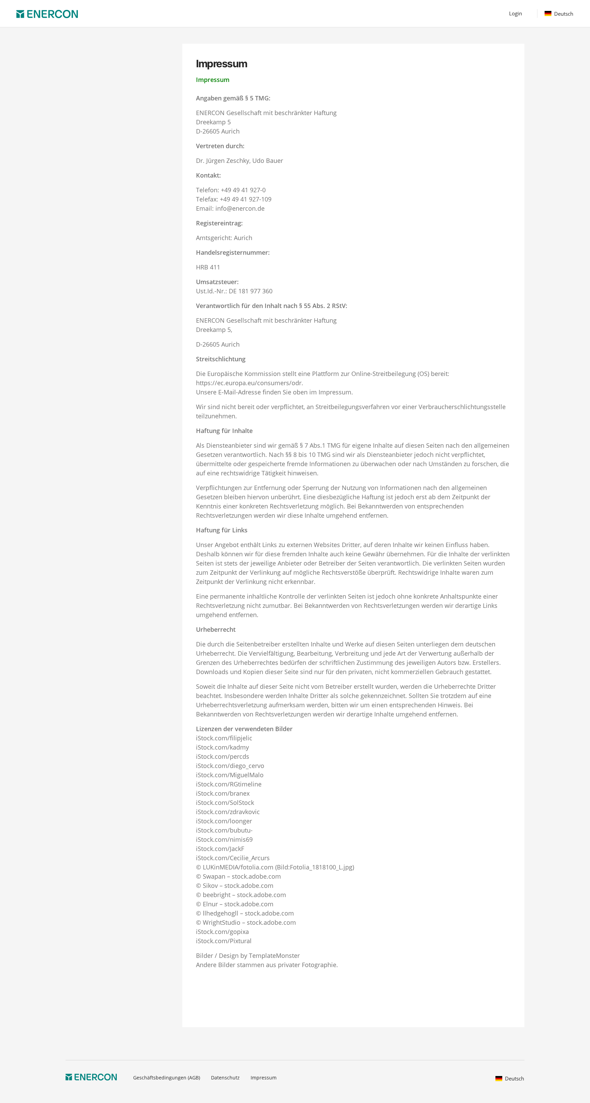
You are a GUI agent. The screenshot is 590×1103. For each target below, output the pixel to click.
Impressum (264, 1077)
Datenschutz (225, 1077)
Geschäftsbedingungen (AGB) (166, 1077)
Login (515, 13)
